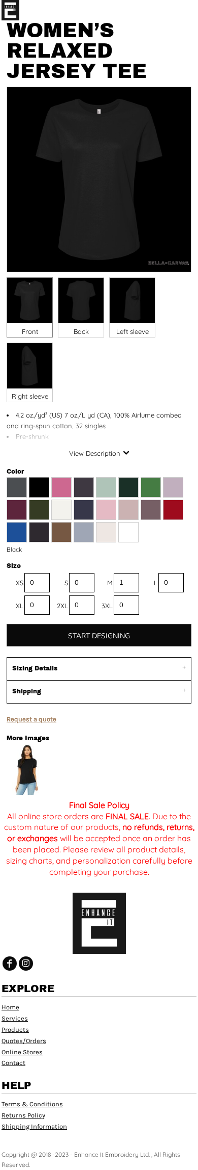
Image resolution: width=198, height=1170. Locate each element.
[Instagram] (26, 963)
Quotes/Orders (24, 1041)
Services (15, 1018)
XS (19, 583)
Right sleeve (30, 396)
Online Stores (22, 1052)
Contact (13, 1063)
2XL (62, 606)
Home (10, 1007)
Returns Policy (23, 1115)
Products (15, 1029)
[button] (170, 10)
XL (19, 606)
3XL (107, 606)
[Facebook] (10, 963)
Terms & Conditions (32, 1104)
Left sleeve (132, 331)
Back (81, 331)
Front (30, 331)
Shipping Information (34, 1126)
